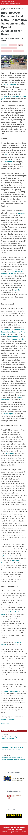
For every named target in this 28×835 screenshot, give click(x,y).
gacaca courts (18, 339)
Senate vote (8, 161)
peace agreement (10, 84)
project (16, 290)
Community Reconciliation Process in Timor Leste (13, 331)
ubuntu (7, 329)
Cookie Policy (14, 831)
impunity (21, 213)
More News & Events (9, 731)
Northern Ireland (14, 336)
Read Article (5, 724)
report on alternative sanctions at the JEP (12, 272)
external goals (9, 413)
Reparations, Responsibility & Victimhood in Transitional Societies (13, 829)
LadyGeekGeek (14, 833)
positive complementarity (13, 691)
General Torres (8, 556)
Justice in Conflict (8, 719)
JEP (5, 154)
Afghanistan (10, 453)
